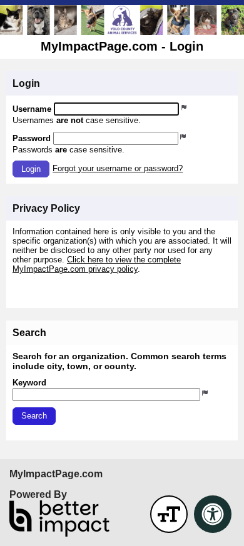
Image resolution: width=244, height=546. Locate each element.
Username (32, 109)
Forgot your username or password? (118, 168)
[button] (31, 169)
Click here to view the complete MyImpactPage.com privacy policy (97, 264)
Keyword (29, 382)
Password (32, 138)
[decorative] (122, 20)
